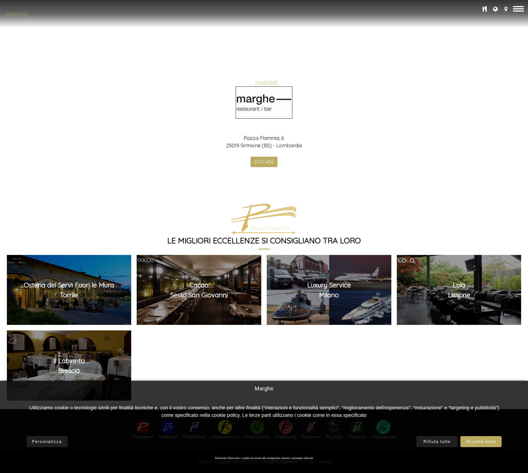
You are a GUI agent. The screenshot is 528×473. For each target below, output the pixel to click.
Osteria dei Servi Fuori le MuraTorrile (69, 290)
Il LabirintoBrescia (69, 366)
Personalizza (47, 441)
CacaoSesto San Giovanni (199, 290)
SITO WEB (264, 162)
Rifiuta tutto (437, 441)
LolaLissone (459, 290)
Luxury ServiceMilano (329, 290)
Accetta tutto (481, 441)
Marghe (17, 14)
